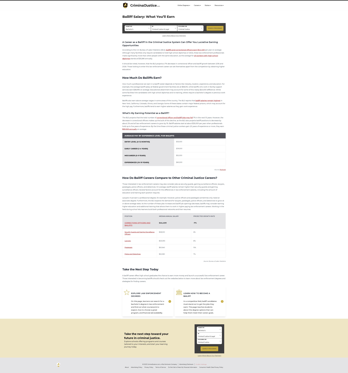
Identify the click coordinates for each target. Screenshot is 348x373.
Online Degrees (183, 5)
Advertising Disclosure (186, 364)
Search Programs (215, 28)
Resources (218, 5)
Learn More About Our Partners (174, 36)
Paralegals (128, 247)
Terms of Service (160, 367)
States (207, 5)
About (127, 367)
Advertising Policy (136, 367)
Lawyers (128, 241)
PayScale (223, 170)
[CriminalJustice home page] (126, 5)
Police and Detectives (133, 254)
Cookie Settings (201, 364)
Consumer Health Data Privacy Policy (211, 367)
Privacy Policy (148, 367)
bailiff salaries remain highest (207, 101)
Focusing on (182, 26)
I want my (129, 26)
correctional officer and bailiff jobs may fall (175, 118)
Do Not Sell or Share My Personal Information (182, 367)
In (152, 26)
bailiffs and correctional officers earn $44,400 (185, 50)
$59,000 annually (129, 129)
